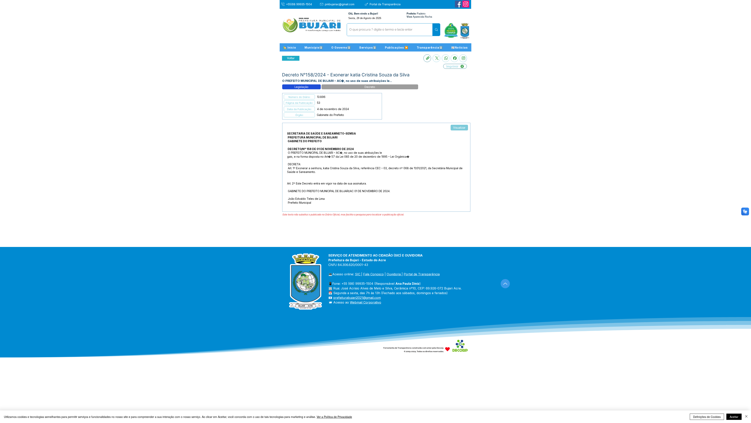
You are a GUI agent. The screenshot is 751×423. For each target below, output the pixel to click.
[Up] (505, 283)
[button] (313, 47)
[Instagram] (465, 4)
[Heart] (447, 349)
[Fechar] (746, 417)
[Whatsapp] (445, 58)
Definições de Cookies (707, 417)
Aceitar (734, 417)
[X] (436, 58)
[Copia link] (427, 58)
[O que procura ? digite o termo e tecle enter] (436, 30)
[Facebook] (458, 4)
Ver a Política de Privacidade (334, 417)
